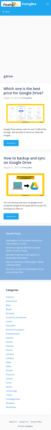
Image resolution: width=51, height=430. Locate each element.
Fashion (9, 337)
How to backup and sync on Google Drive (24, 160)
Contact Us (23, 422)
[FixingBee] (11, 4)
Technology (11, 390)
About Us (13, 422)
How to (9, 350)
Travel (9, 395)
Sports (9, 386)
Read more (11, 143)
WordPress (11, 407)
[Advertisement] (25, 42)
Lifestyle (10, 358)
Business (10, 313)
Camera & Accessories (16, 317)
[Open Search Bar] (47, 4)
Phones (9, 370)
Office (8, 366)
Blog (8, 305)
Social (9, 382)
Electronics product (15, 329)
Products (10, 374)
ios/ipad (10, 354)
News (8, 362)
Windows (10, 403)
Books (9, 309)
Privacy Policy (36, 422)
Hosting (9, 346)
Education (11, 325)
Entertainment (12, 333)
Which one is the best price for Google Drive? (23, 90)
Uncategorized (13, 399)
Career (9, 321)
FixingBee (29, 4)
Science (9, 378)
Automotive (11, 301)
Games (9, 341)
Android (10, 297)
